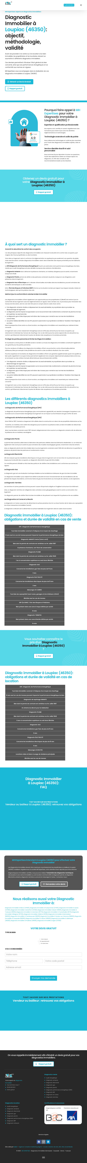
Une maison (44, 939)
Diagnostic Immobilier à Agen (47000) (49, 920)
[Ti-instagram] (43, 1142)
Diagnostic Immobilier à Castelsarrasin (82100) (25, 916)
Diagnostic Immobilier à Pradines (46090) (24, 920)
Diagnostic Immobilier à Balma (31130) (36, 914)
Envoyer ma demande (43, 978)
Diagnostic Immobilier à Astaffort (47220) (24, 910)
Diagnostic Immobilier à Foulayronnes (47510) (44, 908)
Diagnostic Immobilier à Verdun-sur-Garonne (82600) (57, 916)
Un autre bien (44, 943)
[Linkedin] (48, 1142)
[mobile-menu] (78, 5)
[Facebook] (39, 1142)
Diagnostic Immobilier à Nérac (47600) (17, 908)
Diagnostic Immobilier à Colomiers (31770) (29, 912)
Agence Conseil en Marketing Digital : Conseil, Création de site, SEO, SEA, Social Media (46, 1147)
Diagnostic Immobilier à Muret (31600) (49, 910)
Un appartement (44, 941)
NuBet (16, 1147)
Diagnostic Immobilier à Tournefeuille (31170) (58, 912)
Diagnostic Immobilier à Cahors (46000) (38, 918)
